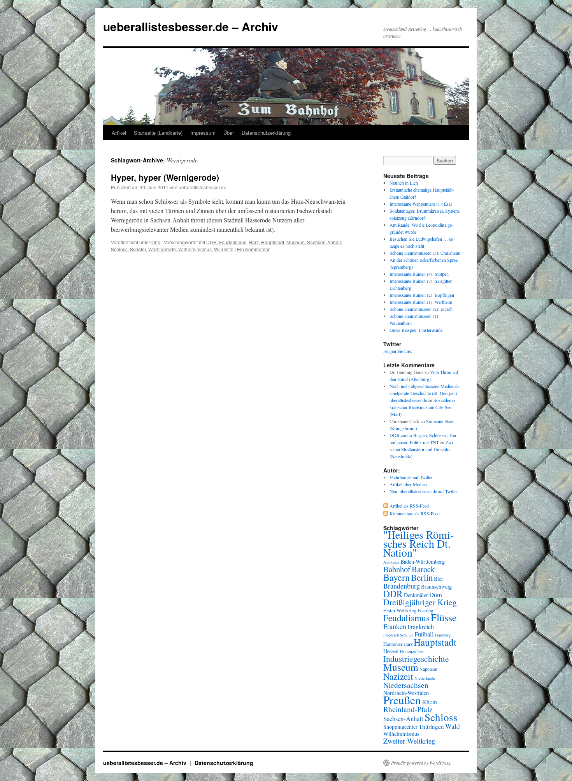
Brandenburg (401, 586)
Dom (435, 594)
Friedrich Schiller (398, 635)
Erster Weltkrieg (399, 610)
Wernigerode (162, 249)
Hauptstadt (272, 242)
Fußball (424, 633)
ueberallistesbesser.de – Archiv (190, 26)
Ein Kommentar (253, 249)
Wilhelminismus (195, 249)
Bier (438, 578)
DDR (211, 242)
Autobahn (391, 562)
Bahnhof (397, 569)
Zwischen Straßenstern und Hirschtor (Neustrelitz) (422, 449)
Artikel (119, 132)
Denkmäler (416, 595)
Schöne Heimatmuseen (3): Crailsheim (425, 253)
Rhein (429, 702)
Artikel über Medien (408, 484)
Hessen (390, 651)
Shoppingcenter (400, 726)
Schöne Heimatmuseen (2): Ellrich (421, 309)
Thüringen (431, 726)
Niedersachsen (405, 685)
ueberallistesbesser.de (202, 187)
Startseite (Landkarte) (158, 132)
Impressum (203, 132)
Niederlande (424, 678)
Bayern (396, 577)
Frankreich (420, 626)
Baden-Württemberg (422, 561)
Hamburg (443, 635)
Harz (254, 242)
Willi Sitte (223, 249)
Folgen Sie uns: (397, 351)
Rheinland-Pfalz (408, 709)
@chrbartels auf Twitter (411, 477)
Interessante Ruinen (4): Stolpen (419, 274)
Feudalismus (232, 242)
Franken (394, 626)
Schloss (119, 249)
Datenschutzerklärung (266, 132)
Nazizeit (398, 676)
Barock (423, 569)
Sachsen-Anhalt (324, 242)
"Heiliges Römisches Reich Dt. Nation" (418, 543)
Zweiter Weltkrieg (409, 741)
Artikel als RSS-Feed (409, 505)
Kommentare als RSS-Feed (415, 513)
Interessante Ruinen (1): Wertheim (421, 302)
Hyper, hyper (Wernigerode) (165, 177)
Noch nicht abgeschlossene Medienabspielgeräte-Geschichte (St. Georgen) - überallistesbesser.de (425, 393)
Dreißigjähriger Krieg (420, 602)
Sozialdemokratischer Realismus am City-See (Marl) (423, 407)
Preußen (402, 699)
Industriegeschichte (416, 658)
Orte (155, 242)
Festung (425, 610)
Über (228, 132)
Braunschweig (436, 586)
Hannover (392, 643)
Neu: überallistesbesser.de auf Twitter (424, 491)
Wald (452, 726)
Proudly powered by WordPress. (421, 763)
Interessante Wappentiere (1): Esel (421, 204)
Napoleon (428, 669)
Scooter (138, 249)
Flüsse (444, 617)
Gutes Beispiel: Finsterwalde (416, 330)
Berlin (422, 577)
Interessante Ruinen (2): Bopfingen (422, 295)
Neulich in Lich (404, 183)
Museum (295, 242)
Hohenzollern (412, 651)
